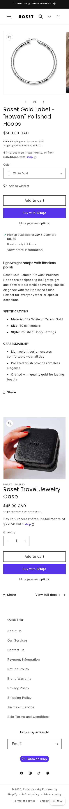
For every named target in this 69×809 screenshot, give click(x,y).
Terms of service (24, 800)
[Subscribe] (56, 744)
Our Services (17, 640)
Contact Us (15, 650)
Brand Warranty (19, 678)
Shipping (8, 145)
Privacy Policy (18, 688)
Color (7, 164)
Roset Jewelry (32, 789)
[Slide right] (43, 102)
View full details (47, 595)
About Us (14, 631)
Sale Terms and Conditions (28, 717)
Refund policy (30, 794)
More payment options (34, 223)
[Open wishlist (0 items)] (49, 16)
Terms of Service (20, 707)
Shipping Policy (19, 697)
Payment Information (23, 659)
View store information (25, 250)
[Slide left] (26, 102)
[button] (9, 16)
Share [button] (11, 392)
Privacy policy (53, 794)
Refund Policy (18, 669)
